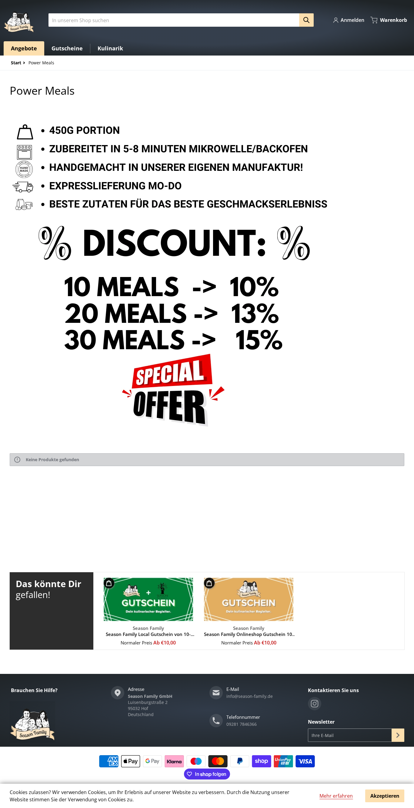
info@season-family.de (249, 696)
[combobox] (178, 20)
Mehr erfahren (336, 796)
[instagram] (314, 703)
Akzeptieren (384, 796)
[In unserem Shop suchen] (306, 20)
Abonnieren (398, 735)
